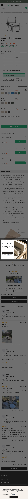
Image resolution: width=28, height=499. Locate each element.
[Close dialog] (26, 240)
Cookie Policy (12, 494)
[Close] (25, 488)
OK (13, 496)
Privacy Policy (8, 255)
